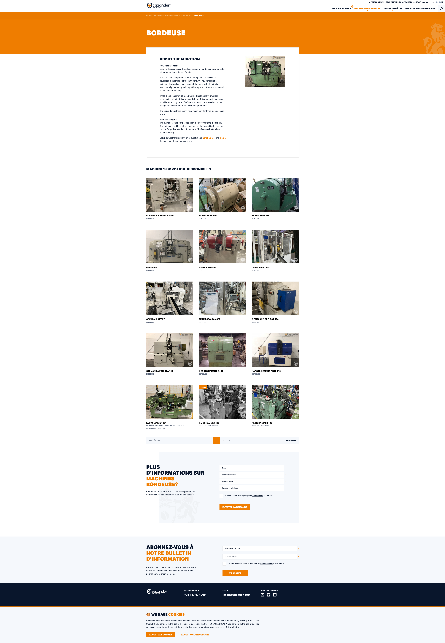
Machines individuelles (166, 16)
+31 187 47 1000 (428, 2)
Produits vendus (393, 2)
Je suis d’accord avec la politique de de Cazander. (249, 496)
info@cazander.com (236, 594)
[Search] (441, 8)
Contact (417, 2)
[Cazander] (159, 6)
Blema (223, 138)
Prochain (291, 440)
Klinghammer (208, 138)
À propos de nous (377, 2)
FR (442, 2)
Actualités (407, 2)
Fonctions (186, 16)
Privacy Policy (232, 627)
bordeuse (199, 16)
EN (437, 2)
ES (440, 2)
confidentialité (257, 496)
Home (149, 16)
